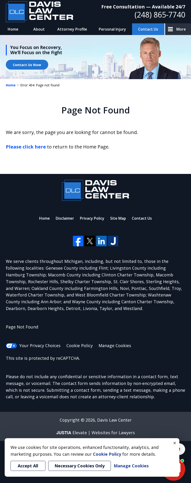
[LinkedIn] (101, 241)
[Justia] (113, 241)
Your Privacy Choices (40, 345)
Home (13, 29)
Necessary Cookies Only (80, 466)
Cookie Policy (79, 345)
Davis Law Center (114, 420)
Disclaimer (65, 218)
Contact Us (148, 29)
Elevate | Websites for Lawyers (95, 432)
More (181, 29)
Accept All (28, 466)
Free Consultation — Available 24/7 (143, 7)
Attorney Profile (72, 29)
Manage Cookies (115, 345)
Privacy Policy (92, 218)
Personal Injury (112, 29)
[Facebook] (78, 241)
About (39, 29)
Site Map (118, 218)
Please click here (26, 147)
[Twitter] (90, 241)
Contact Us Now (27, 64)
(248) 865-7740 (160, 15)
